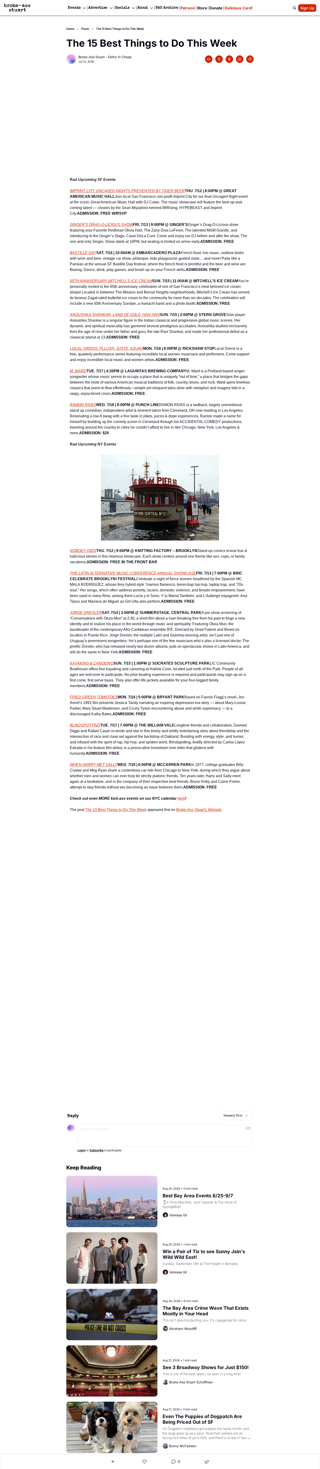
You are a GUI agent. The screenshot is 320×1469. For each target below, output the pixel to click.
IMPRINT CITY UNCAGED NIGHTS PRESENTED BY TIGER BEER (127, 191)
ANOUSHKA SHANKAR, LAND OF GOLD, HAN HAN (115, 315)
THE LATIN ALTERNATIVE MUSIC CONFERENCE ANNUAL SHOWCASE (133, 573)
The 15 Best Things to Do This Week (115, 810)
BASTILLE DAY (83, 253)
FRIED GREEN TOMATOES (94, 697)
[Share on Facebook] (208, 59)
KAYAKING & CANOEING (91, 663)
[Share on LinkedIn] (239, 59)
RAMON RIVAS (83, 405)
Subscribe (97, 1150)
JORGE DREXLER (86, 613)
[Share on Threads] (229, 59)
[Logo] (17, 8)
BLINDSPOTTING (85, 725)
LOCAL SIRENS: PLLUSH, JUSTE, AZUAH (106, 348)
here (181, 798)
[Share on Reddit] (250, 59)
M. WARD (78, 371)
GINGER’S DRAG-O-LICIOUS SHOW (101, 225)
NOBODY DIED (83, 551)
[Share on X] (219, 59)
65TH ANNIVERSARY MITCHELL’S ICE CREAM (111, 281)
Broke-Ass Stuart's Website (198, 810)
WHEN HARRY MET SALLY (93, 765)
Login (82, 1150)
